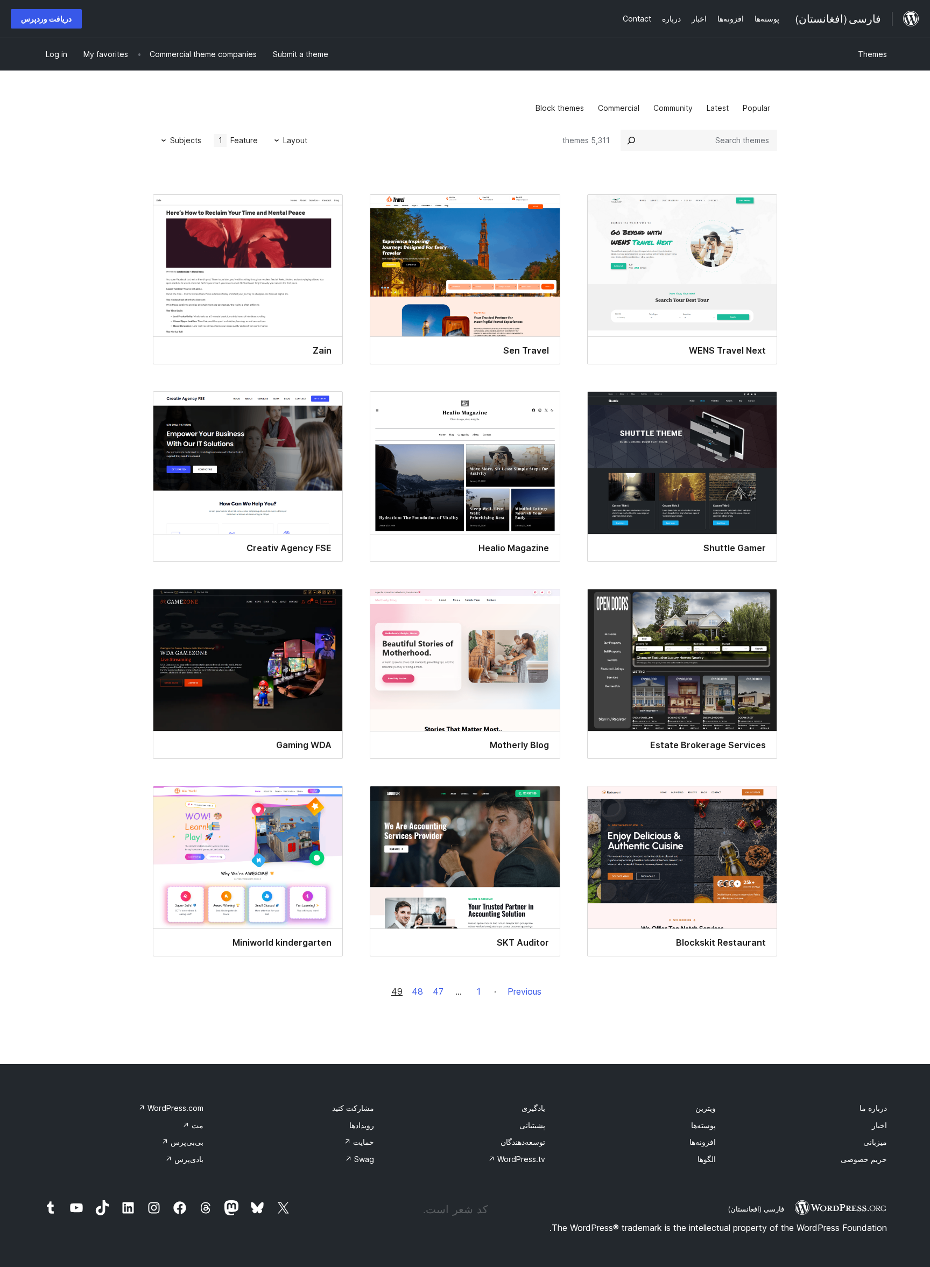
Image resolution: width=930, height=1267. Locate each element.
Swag (359, 1159)
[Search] (631, 140)
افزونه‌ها (702, 1141)
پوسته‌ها (703, 1125)
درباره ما (873, 1108)
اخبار (879, 1125)
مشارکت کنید (353, 1108)
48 (417, 991)
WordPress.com (170, 1108)
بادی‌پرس (184, 1159)
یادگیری (533, 1108)
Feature (238, 140)
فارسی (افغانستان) (756, 1209)
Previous (524, 991)
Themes (872, 54)
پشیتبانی (532, 1125)
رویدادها (361, 1125)
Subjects (185, 140)
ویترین (705, 1108)
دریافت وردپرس (46, 18)
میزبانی (875, 1141)
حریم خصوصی (864, 1159)
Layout (295, 140)
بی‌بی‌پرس (182, 1141)
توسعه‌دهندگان (523, 1141)
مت (192, 1125)
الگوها (707, 1159)
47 (438, 991)
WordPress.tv (516, 1159)
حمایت (359, 1141)
